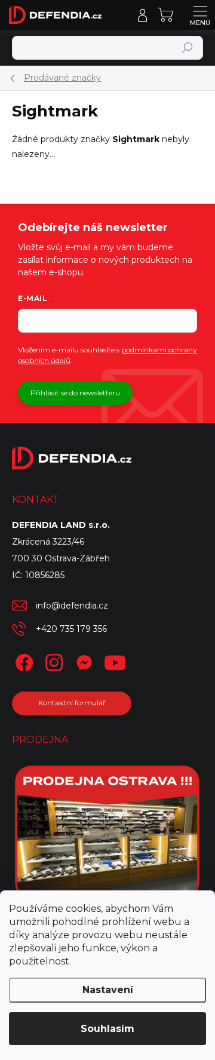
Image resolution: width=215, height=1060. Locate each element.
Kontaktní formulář (72, 702)
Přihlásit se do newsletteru (75, 392)
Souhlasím (107, 1028)
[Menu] (200, 15)
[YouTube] (115, 660)
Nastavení (107, 990)
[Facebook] (22, 660)
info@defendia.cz (72, 605)
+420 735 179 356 (71, 628)
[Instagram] (52, 660)
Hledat (188, 47)
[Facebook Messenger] (82, 660)
